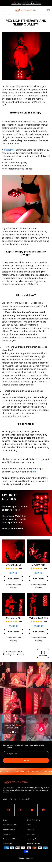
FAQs (29, 825)
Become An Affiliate (10, 839)
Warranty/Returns (34, 839)
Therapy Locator (9, 830)
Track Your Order (33, 820)
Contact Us (31, 834)
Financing (6, 834)
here (33, 471)
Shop (5, 820)
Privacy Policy (8, 844)
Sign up (26, 760)
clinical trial (10, 150)
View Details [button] (13, 578)
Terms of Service (33, 844)
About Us (30, 830)
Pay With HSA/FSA (10, 825)
